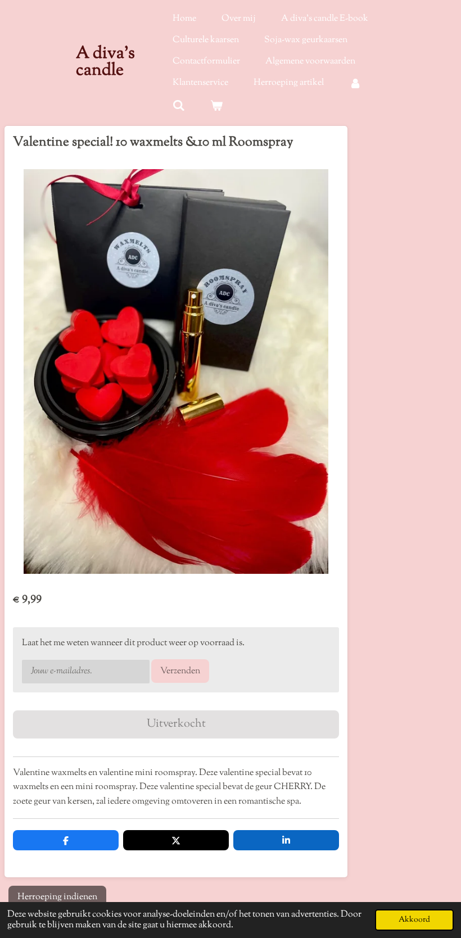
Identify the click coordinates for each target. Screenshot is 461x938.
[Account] (355, 83)
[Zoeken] (178, 106)
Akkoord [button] (414, 920)
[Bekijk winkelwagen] (216, 106)
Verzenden (180, 671)
